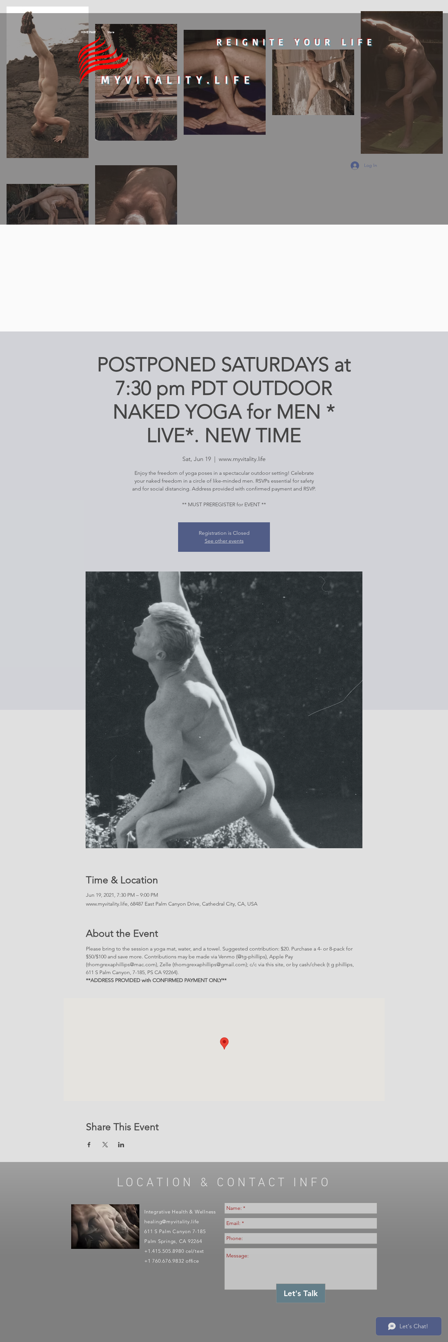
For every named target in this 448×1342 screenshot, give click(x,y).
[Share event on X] (105, 1144)
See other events (224, 541)
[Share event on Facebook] (89, 1144)
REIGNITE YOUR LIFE (296, 42)
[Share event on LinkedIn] (121, 1144)
